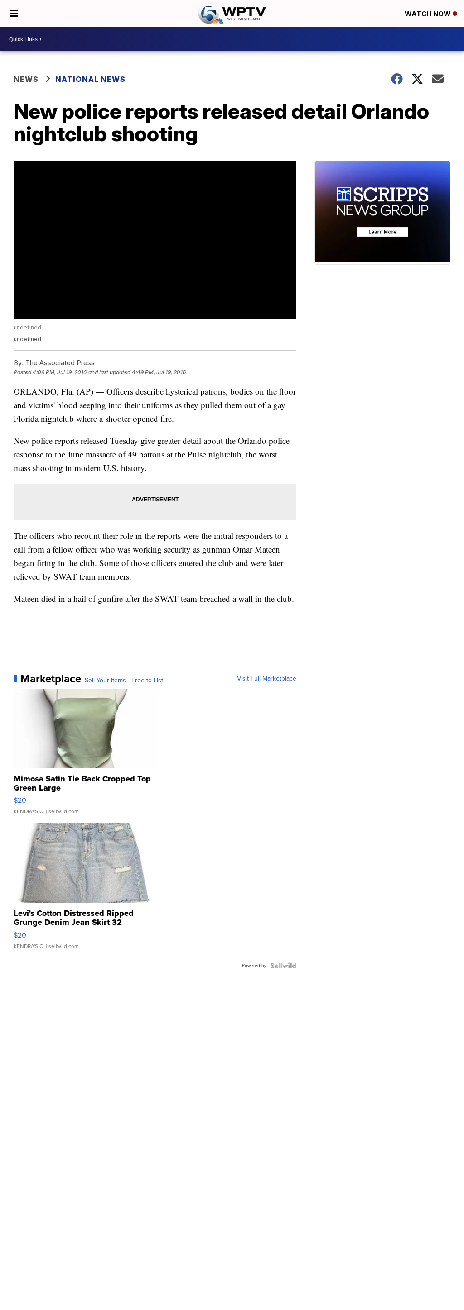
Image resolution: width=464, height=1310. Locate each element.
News (26, 79)
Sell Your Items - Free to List (124, 680)
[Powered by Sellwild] (283, 965)
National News (90, 79)
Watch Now (429, 14)
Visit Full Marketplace (266, 679)
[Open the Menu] (14, 13)
